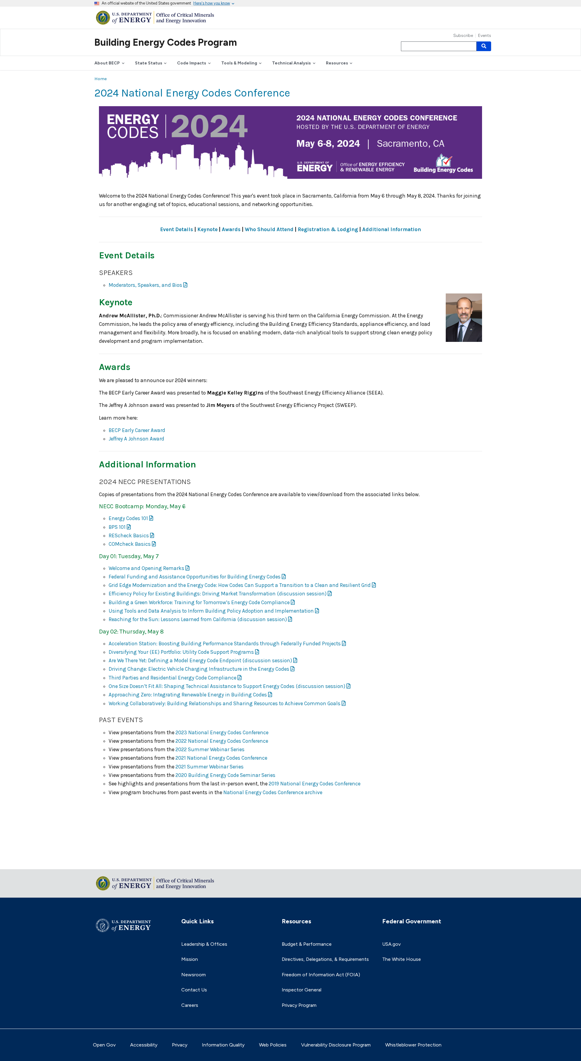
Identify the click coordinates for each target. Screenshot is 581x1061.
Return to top (109, 860)
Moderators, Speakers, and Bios (145, 285)
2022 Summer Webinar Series (210, 749)
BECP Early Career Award (137, 430)
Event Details (176, 229)
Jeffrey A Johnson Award (136, 439)
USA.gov (391, 944)
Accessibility (143, 1045)
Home (100, 78)
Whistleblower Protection (413, 1045)
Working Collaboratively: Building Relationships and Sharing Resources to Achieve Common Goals (224, 703)
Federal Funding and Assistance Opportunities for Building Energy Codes (195, 577)
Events (484, 36)
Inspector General (301, 990)
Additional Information (391, 229)
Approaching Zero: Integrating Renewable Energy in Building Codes (188, 695)
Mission (189, 959)
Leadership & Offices (204, 944)
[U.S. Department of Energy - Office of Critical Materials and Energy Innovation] (156, 17)
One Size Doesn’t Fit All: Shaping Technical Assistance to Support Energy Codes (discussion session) (227, 686)
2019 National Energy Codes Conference (314, 784)
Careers (189, 1005)
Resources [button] (337, 63)
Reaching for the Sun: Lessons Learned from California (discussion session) (198, 619)
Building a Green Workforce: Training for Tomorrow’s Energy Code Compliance (199, 602)
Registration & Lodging (328, 229)
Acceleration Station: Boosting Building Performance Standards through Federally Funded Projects (225, 643)
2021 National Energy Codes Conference (221, 758)
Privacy (179, 1045)
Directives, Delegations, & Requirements (325, 959)
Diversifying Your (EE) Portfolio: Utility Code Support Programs (181, 652)
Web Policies (273, 1045)
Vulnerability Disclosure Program (336, 1045)
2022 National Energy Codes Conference (222, 741)
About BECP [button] (107, 63)
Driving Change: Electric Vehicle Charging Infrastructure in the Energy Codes (199, 669)
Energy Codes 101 (128, 518)
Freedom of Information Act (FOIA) (321, 974)
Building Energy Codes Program (165, 42)
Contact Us (194, 990)
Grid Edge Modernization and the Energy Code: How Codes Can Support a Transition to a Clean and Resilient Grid (240, 585)
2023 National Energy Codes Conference (222, 732)
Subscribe (463, 36)
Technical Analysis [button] (291, 63)
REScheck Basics (129, 535)
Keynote (207, 229)
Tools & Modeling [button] (239, 63)
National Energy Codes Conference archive (272, 792)
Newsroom (193, 974)
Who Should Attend (269, 229)
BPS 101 (117, 527)
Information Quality (223, 1045)
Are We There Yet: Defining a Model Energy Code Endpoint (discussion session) (200, 660)
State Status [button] (148, 63)
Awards (231, 229)
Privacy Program (299, 1005)
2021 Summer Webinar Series (210, 767)
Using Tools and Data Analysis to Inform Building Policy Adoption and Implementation (211, 611)
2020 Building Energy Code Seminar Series (225, 775)
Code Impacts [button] (191, 63)
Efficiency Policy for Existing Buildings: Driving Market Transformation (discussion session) (218, 594)
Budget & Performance (307, 944)
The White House (401, 959)
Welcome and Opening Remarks (146, 568)
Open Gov (104, 1045)
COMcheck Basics (130, 544)
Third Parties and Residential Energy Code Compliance (172, 678)
